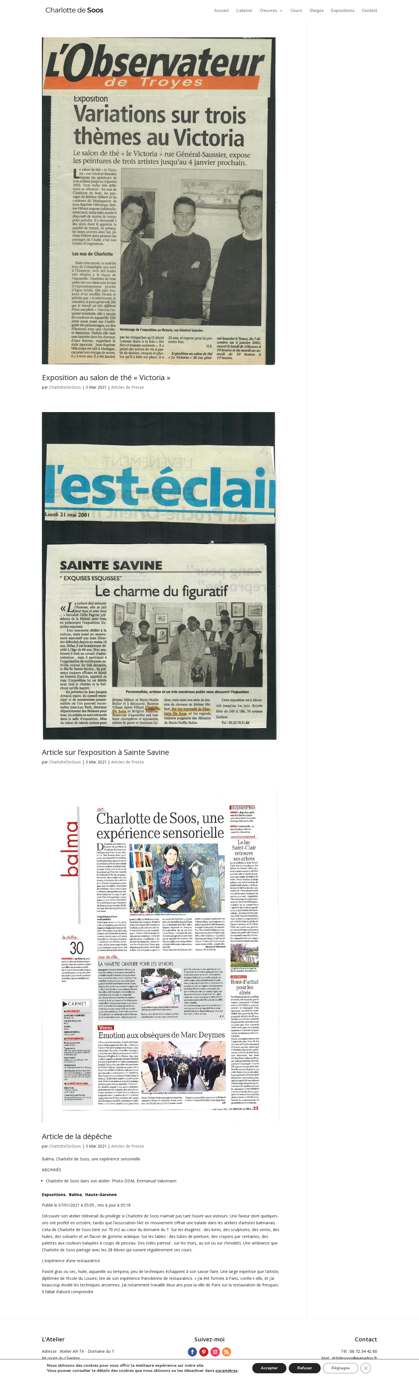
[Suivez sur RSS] (226, 1351)
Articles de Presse (127, 387)
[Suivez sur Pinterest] (203, 1351)
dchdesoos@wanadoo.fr (354, 1358)
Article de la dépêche (77, 1136)
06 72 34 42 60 (363, 1351)
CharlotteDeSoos (65, 387)
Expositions (343, 11)
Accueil (221, 11)
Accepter (269, 1368)
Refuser (304, 1368)
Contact (369, 11)
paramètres (226, 1370)
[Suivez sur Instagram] (215, 1351)
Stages (317, 11)
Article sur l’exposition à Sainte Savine (105, 752)
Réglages (340, 1368)
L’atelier (244, 11)
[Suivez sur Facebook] (192, 1351)
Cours (296, 11)
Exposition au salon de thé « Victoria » (106, 377)
